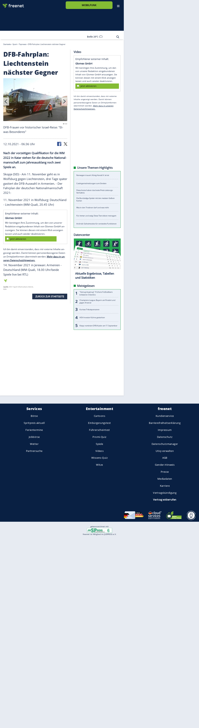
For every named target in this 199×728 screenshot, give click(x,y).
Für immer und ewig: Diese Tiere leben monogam (96, 215)
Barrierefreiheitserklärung (165, 423)
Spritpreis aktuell (34, 423)
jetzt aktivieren (18, 238)
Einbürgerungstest (99, 423)
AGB (164, 458)
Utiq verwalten (165, 451)
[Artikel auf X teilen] (65, 143)
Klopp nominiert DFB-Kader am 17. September (98, 325)
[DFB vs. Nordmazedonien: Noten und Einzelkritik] (35, 100)
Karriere (165, 485)
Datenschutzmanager (165, 444)
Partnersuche (34, 451)
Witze (99, 465)
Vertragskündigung (164, 492)
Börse (34, 416)
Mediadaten (164, 478)
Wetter (34, 444)
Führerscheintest (99, 430)
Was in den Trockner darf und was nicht (92, 207)
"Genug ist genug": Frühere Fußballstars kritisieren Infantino (96, 293)
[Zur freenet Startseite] (11, 4)
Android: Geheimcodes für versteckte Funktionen (96, 223)
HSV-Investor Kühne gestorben (92, 317)
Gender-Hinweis (165, 465)
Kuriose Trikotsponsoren (89, 309)
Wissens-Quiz (99, 458)
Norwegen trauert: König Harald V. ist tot (92, 175)
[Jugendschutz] (99, 530)
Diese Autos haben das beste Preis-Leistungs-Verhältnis (94, 191)
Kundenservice (165, 416)
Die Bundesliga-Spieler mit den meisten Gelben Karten (95, 199)
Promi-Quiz (99, 437)
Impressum (165, 430)
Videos (99, 451)
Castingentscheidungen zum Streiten (91, 183)
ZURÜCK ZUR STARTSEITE (49, 296)
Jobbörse (34, 437)
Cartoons (99, 416)
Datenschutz (165, 437)
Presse (165, 471)
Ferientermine (34, 430)
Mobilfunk (89, 5)
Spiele (99, 444)
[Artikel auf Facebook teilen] (59, 143)
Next (64, 101)
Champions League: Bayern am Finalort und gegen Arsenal (97, 301)
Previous (6, 101)
